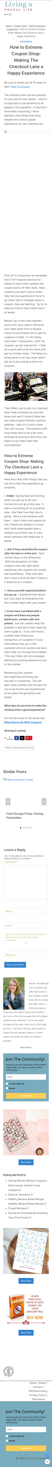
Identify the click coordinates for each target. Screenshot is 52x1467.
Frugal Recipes (17, 1208)
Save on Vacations (19, 1194)
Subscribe (26, 1095)
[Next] (44, 801)
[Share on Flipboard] (35, 738)
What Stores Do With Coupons (23, 722)
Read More (26, 1047)
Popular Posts (14, 1175)
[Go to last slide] (8, 801)
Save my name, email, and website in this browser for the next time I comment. (26, 937)
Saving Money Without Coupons (27, 1180)
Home (33, 1382)
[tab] (20, 827)
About (42, 1382)
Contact (38, 1387)
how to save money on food (19, 747)
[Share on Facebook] (16, 738)
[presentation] (26, 793)
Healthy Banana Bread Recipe (26, 1199)
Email (9, 925)
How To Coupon (20, 86)
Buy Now (26, 1162)
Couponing (26, 42)
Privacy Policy (37, 1395)
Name (9, 911)
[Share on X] (22, 738)
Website (10, 954)
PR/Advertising (38, 1391)
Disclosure (38, 1399)
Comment (11, 861)
